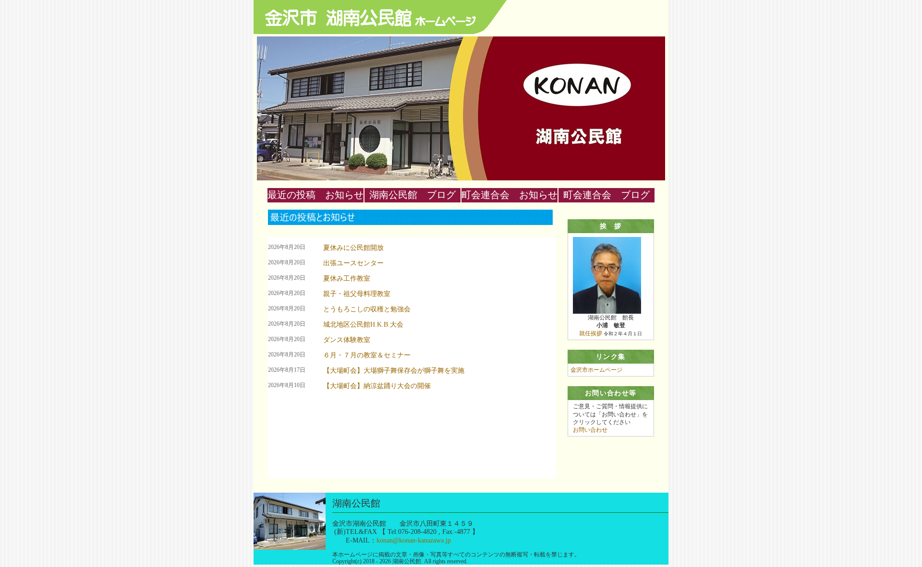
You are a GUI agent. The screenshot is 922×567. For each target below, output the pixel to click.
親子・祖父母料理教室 (356, 293)
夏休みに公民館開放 (353, 247)
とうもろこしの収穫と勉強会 (367, 309)
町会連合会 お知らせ (509, 194)
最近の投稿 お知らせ (315, 194)
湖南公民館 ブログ (412, 194)
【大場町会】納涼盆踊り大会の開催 (377, 386)
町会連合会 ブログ (606, 194)
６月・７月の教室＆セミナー (367, 355)
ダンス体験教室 (346, 339)
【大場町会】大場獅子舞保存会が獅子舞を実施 (393, 370)
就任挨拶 (590, 333)
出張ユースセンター (353, 263)
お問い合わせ (590, 430)
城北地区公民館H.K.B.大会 (363, 324)
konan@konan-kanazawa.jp (413, 540)
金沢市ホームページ (596, 370)
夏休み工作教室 (346, 278)
